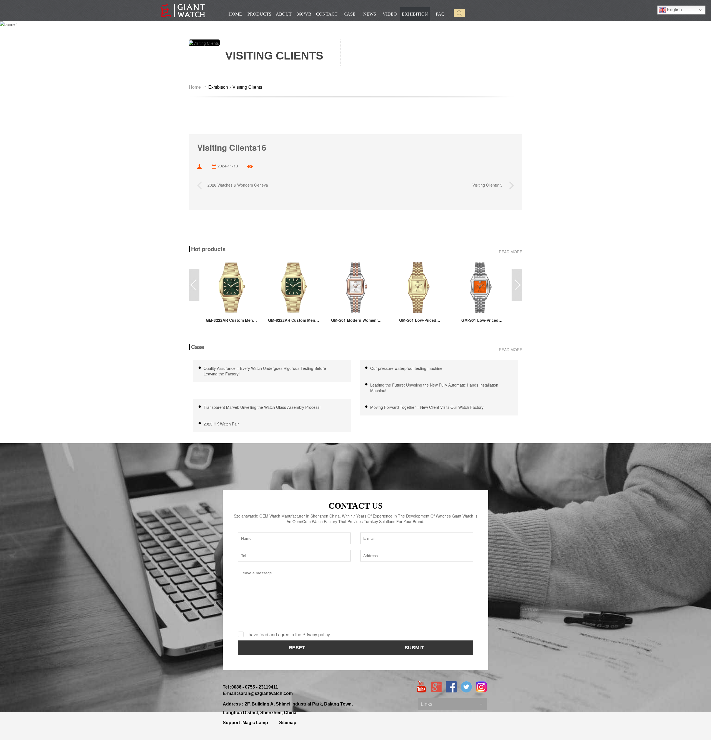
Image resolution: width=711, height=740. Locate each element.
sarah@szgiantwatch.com (265, 693)
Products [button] (259, 14)
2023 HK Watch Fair (221, 424)
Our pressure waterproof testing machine (406, 368)
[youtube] (421, 686)
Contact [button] (326, 14)
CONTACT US (356, 505)
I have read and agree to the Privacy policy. (288, 634)
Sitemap (287, 722)
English (674, 9)
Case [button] (350, 14)
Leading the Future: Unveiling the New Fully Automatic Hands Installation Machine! (434, 387)
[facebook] (451, 686)
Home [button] (235, 14)
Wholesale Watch (436, 698)
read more (510, 251)
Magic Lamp (255, 722)
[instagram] (481, 686)
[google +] (436, 686)
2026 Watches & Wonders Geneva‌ (235, 184)
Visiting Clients (247, 87)
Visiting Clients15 (490, 184)
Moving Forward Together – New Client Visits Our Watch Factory (427, 407)
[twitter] (466, 686)
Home (195, 87)
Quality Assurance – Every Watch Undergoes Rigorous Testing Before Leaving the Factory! (265, 371)
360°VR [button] (304, 14)
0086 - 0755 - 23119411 (254, 687)
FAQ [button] (440, 14)
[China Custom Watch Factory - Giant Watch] (183, 10)
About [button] (284, 14)
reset (297, 647)
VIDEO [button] (390, 14)
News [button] (369, 14)
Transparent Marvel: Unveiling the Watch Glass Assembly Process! (263, 407)
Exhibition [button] (415, 14)
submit (414, 647)
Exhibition (218, 87)
